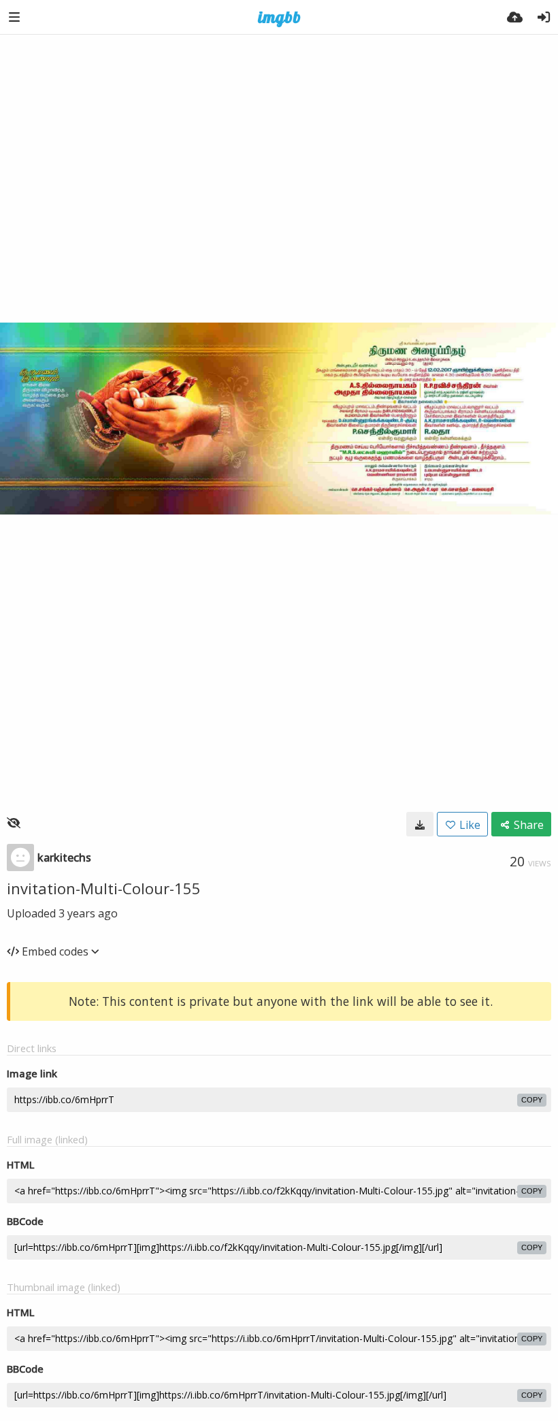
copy (531, 1100)
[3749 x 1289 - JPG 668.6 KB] (419, 824)
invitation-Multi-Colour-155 (104, 888)
